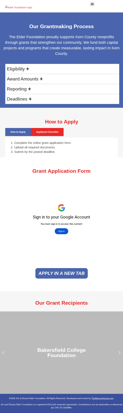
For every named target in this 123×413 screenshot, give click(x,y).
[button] (92, 3)
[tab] (18, 132)
